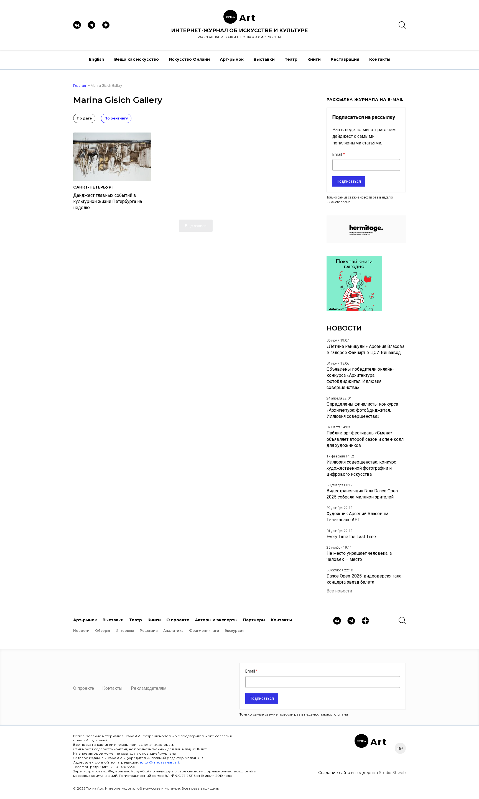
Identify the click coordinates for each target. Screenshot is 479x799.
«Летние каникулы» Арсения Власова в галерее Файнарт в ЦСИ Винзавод (365, 349)
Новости (81, 630)
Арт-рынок (232, 59)
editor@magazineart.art (159, 762)
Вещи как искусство (136, 59)
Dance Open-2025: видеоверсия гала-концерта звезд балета (365, 579)
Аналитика (173, 630)
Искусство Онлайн (189, 59)
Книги (314, 59)
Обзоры (102, 630)
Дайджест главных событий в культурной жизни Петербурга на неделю (107, 201)
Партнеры (254, 619)
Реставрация (345, 59)
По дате (84, 118)
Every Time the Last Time (351, 536)
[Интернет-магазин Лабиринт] (354, 309)
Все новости (339, 591)
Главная (79, 86)
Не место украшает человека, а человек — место (359, 556)
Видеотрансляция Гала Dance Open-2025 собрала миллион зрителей (363, 494)
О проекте (177, 619)
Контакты (379, 59)
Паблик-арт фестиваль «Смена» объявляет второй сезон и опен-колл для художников (365, 439)
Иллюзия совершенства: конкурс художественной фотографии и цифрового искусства (361, 468)
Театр (291, 59)
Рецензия (149, 630)
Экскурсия (234, 630)
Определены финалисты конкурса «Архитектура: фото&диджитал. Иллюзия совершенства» (362, 410)
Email (337, 154)
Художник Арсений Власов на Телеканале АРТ (357, 516)
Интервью (125, 630)
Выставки (264, 59)
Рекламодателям (148, 688)
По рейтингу (116, 118)
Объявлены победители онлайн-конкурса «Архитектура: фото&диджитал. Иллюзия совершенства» (360, 378)
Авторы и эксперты (216, 619)
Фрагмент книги (204, 630)
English (96, 59)
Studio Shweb (392, 772)
